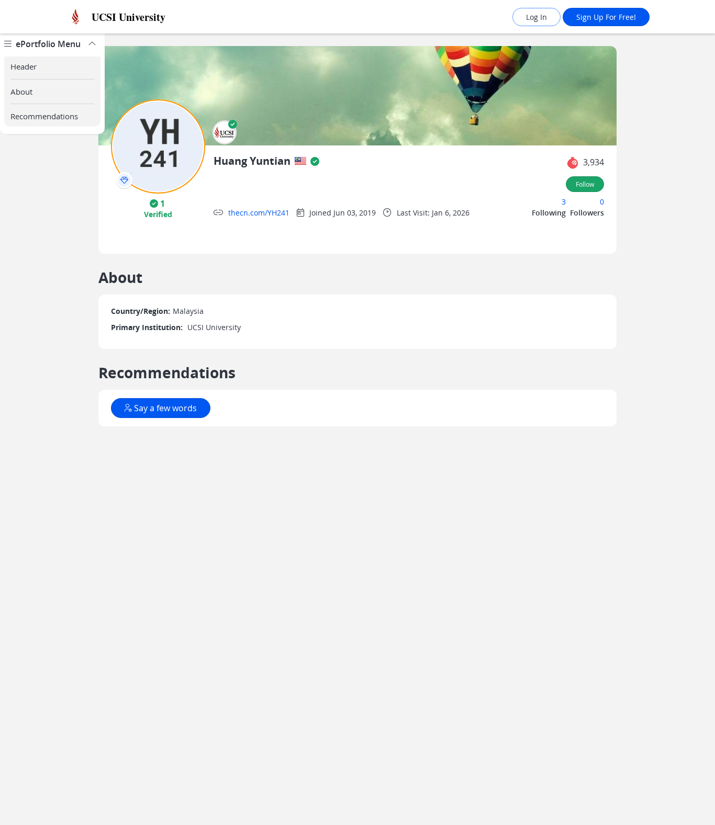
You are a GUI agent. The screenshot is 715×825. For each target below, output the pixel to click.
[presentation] (124, 180)
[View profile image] (158, 146)
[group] (52, 429)
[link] (150, 17)
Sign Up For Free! (606, 17)
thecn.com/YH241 (258, 213)
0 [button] (602, 202)
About (21, 91)
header (23, 66)
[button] (225, 132)
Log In (536, 17)
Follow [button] (585, 184)
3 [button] (564, 202)
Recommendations (44, 116)
